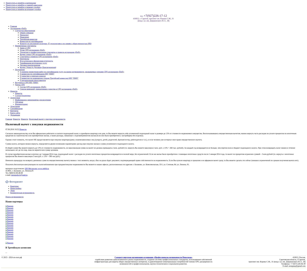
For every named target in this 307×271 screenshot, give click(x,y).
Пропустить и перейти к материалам (21, 3)
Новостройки (15, 188)
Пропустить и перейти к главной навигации (24, 5)
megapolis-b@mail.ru (19, 175)
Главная (9, 119)
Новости (16, 119)
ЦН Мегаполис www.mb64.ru (37, 169)
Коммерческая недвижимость (22, 193)
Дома (12, 191)
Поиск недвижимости (15, 197)
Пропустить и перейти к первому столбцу (23, 7)
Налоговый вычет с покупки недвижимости (47, 119)
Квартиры (14, 186)
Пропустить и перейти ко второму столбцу (23, 9)
